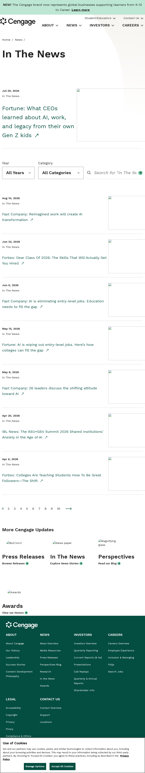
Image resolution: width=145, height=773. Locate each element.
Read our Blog (107, 563)
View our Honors (13, 612)
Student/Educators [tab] (98, 18)
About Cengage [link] (15, 643)
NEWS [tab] (71, 25)
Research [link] (45, 671)
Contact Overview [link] (51, 707)
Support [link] (45, 714)
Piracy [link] (9, 729)
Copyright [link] (12, 714)
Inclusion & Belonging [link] (121, 657)
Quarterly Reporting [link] (86, 650)
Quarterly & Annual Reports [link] (85, 681)
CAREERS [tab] (130, 25)
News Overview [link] (49, 643)
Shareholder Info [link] (84, 690)
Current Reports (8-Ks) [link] (88, 657)
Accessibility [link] (13, 707)
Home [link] (6, 39)
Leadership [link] (12, 657)
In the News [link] (47, 678)
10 (58, 508)
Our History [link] (13, 650)
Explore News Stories (64, 563)
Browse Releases (13, 563)
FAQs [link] (111, 664)
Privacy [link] (10, 722)
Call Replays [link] (81, 671)
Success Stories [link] (15, 664)
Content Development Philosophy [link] (19, 674)
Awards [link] (44, 685)
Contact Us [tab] (131, 18)
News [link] (18, 39)
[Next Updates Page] (68, 509)
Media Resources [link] (50, 650)
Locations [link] (46, 722)
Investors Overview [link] (85, 643)
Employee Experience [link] (121, 650)
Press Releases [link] (49, 657)
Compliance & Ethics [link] (18, 736)
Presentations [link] (82, 664)
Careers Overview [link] (118, 643)
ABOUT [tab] (48, 25)
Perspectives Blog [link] (50, 664)
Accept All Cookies (62, 766)
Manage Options (35, 766)
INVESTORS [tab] (100, 25)
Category (45, 163)
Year (5, 163)
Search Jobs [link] (115, 671)
